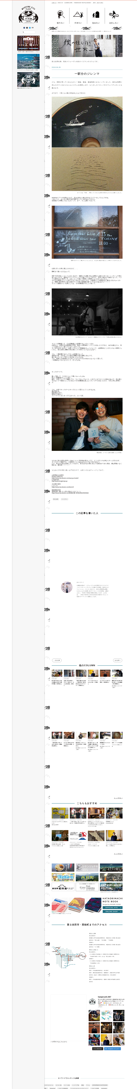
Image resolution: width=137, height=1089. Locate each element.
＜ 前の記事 (57, 660)
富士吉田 (55, 499)
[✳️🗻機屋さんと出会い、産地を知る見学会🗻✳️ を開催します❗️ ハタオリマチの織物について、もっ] (118, 1027)
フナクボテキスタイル (47, 1085)
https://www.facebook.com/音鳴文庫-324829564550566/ (70, 493)
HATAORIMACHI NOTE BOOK (99, 1085)
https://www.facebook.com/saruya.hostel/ (65, 478)
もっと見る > (118, 798)
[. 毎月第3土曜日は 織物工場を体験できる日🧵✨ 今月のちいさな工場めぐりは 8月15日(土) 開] (94, 1039)
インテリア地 (75, 1085)
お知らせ (54, 2)
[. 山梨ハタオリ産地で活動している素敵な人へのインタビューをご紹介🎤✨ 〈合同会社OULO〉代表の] (94, 1027)
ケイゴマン (65, 499)
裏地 (82, 1085)
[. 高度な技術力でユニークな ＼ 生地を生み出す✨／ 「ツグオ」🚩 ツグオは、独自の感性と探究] (118, 1015)
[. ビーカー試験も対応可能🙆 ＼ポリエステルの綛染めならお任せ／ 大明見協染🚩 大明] (94, 1015)
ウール (88, 1085)
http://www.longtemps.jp (59, 481)
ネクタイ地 (58, 1085)
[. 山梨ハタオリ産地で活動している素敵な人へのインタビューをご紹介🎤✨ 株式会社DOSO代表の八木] (106, 1039)
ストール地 (67, 1085)
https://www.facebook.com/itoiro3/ (63, 487)
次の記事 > (118, 660)
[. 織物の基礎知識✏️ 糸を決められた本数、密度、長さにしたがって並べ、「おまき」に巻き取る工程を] (106, 1015)
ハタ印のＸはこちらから (59, 1041)
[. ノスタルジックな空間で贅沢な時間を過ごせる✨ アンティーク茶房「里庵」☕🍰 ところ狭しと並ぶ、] (106, 1027)
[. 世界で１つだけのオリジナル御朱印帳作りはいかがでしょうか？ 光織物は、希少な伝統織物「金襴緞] (118, 1039)
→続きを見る (99, 2)
